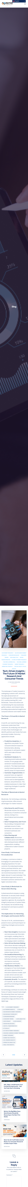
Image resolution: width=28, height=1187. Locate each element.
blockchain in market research (12, 1011)
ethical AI (6, 1028)
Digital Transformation (10, 1025)
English (17, 1)
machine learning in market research (14, 1033)
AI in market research (13, 1007)
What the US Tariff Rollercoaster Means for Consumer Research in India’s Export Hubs (14, 1141)
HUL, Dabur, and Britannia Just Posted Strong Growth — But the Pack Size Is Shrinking (13, 1086)
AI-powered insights (9, 1009)
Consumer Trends (8, 1018)
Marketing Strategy (7, 666)
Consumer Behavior (14, 655)
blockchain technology (10, 1014)
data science (17, 1021)
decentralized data (9, 1023)
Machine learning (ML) (9, 662)
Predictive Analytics (9, 1042)
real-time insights (9, 1044)
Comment (9, 1175)
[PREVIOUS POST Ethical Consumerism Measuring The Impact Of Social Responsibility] (3, 1055)
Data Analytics (14, 657)
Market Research (19, 664)
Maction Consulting (14, 682)
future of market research (11, 1030)
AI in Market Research (7, 653)
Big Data (21, 1009)
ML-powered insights (9, 1040)
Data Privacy (7, 1021)
